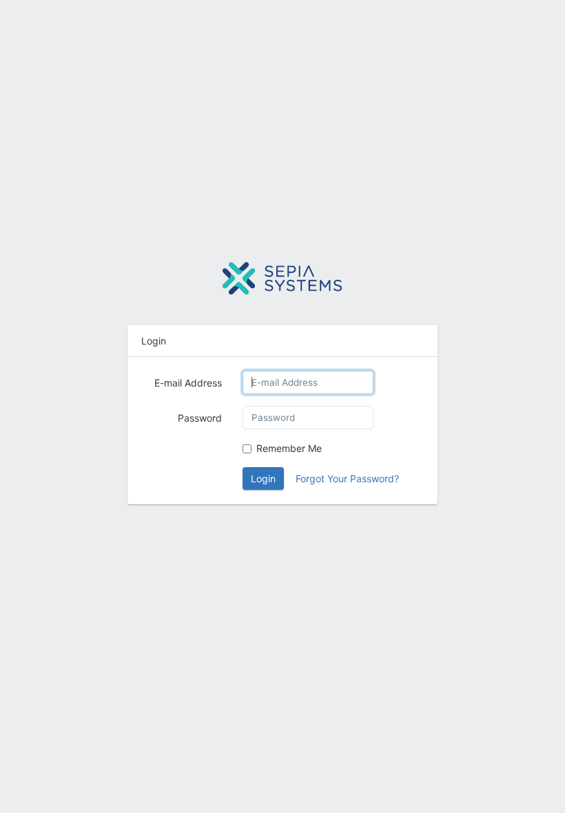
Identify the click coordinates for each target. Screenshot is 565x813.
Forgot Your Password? (347, 478)
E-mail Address (188, 383)
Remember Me (289, 448)
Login (263, 478)
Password (200, 418)
